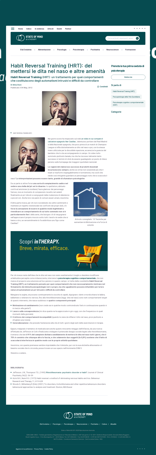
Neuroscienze (112, 49)
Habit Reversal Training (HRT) (124, 91)
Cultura (104, 424)
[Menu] (13, 29)
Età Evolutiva (25, 49)
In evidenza (39, 29)
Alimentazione (44, 49)
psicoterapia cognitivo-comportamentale (77, 278)
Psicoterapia (78, 49)
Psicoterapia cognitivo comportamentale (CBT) (128, 103)
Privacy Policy (38, 449)
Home (20, 29)
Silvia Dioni (17, 85)
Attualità (113, 424)
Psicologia (61, 49)
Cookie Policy (48, 449)
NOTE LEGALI (58, 439)
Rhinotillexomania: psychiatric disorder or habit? (66, 372)
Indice (28, 29)
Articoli (50, 29)
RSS (101, 439)
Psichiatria (95, 49)
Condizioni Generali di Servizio (74, 439)
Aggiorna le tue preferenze (24, 449)
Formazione (130, 49)
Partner (68, 29)
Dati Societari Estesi (92, 439)
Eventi (59, 29)
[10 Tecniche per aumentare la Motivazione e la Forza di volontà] (90, 199)
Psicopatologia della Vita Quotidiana (126, 97)
